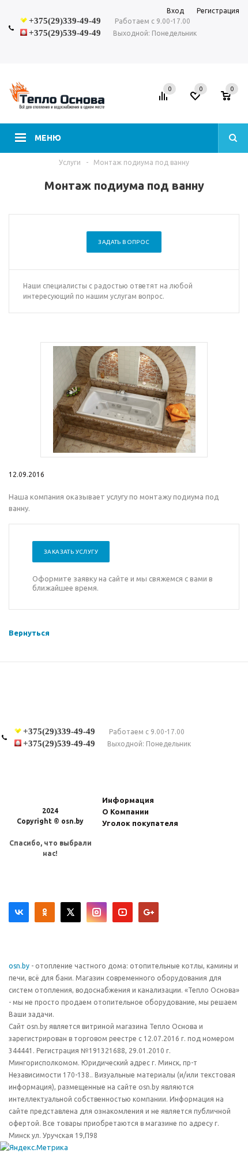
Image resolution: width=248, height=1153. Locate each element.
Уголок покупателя (140, 823)
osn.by (20, 966)
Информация (128, 800)
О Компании (125, 812)
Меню (48, 137)
